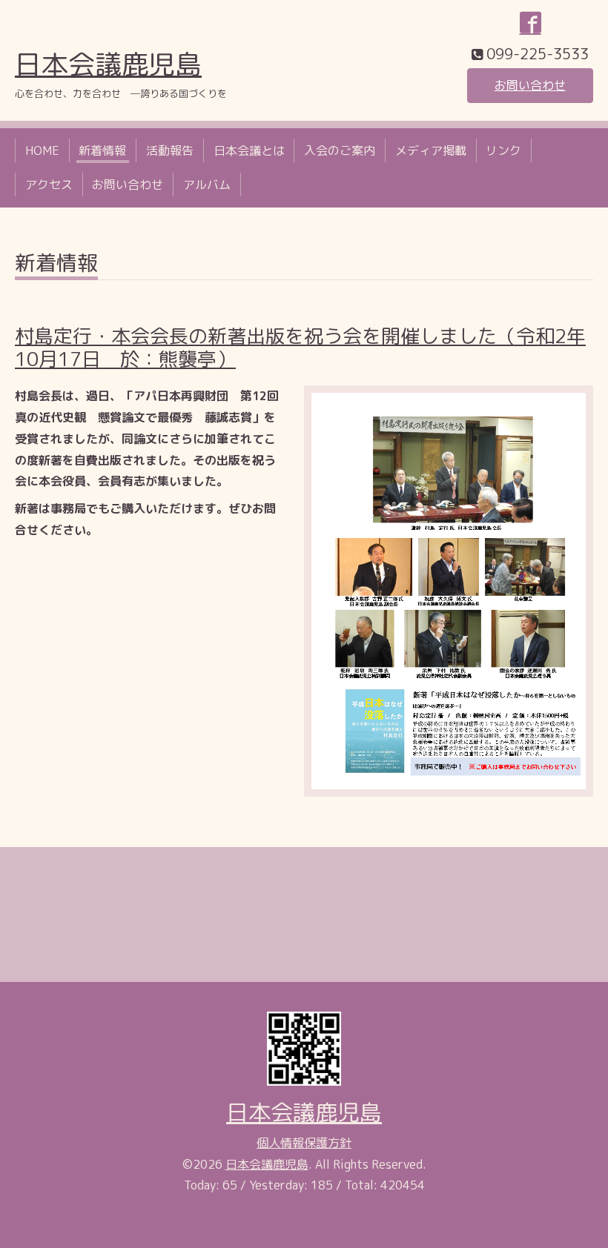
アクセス (49, 184)
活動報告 (170, 150)
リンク (503, 150)
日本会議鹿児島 (108, 64)
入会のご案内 (339, 150)
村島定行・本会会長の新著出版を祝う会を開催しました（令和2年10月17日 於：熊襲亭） (300, 347)
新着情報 (102, 150)
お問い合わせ (530, 85)
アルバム (207, 184)
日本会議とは (249, 150)
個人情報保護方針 (304, 1143)
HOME (42, 150)
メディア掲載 (430, 150)
